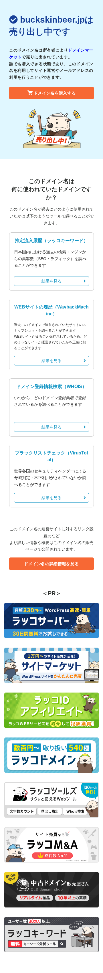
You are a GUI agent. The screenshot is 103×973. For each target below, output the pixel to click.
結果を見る (51, 281)
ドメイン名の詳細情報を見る (51, 563)
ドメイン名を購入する (55, 93)
